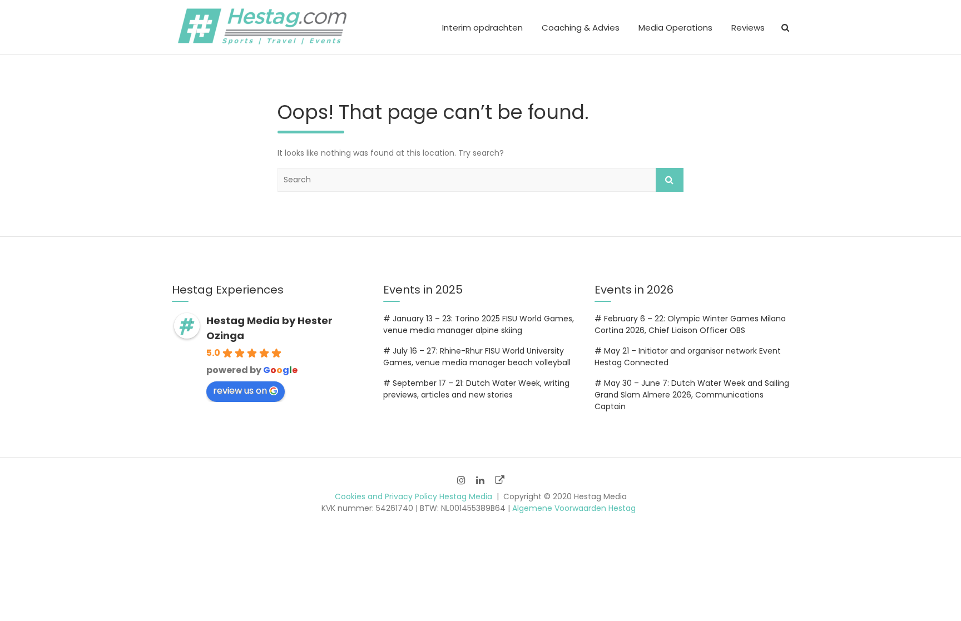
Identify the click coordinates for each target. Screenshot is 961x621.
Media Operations (675, 27)
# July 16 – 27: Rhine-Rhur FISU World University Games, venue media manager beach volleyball (477, 356)
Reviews (748, 27)
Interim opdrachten (482, 27)
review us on (240, 390)
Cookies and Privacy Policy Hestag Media (413, 496)
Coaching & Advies (581, 27)
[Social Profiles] (461, 480)
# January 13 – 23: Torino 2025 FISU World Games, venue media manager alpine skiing (478, 324)
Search (669, 180)
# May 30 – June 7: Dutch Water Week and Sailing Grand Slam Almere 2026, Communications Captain (692, 394)
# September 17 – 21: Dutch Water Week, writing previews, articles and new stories (476, 388)
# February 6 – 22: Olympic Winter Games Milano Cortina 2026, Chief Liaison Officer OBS (690, 324)
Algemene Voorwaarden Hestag (574, 508)
